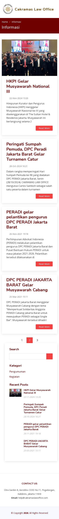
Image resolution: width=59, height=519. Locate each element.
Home (5, 21)
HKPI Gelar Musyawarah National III (28, 86)
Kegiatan (14, 376)
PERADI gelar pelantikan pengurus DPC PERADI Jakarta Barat (26, 219)
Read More (44, 128)
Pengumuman (17, 371)
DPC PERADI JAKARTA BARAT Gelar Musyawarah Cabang (29, 285)
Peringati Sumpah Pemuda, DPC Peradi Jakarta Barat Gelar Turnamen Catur (26, 151)
